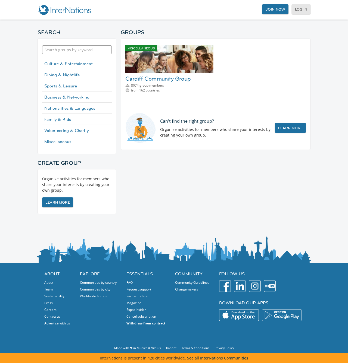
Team (48, 289)
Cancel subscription (141, 316)
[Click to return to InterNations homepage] (64, 10)
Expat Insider (136, 309)
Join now (275, 9)
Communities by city (95, 289)
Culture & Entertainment (68, 63)
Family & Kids (57, 119)
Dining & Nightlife (62, 74)
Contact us (52, 316)
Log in (301, 9)
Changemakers (186, 289)
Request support (138, 289)
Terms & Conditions (195, 348)
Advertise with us (57, 323)
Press (48, 303)
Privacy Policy (224, 348)
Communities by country (98, 282)
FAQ (129, 282)
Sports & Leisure (60, 86)
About (48, 282)
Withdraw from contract (145, 323)
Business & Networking (66, 97)
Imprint (171, 348)
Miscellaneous (57, 141)
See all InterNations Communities (217, 358)
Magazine (133, 303)
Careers (50, 309)
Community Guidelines (192, 282)
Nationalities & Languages (69, 108)
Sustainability (54, 296)
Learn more (57, 202)
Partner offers (137, 296)
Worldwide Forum (93, 296)
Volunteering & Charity (66, 130)
